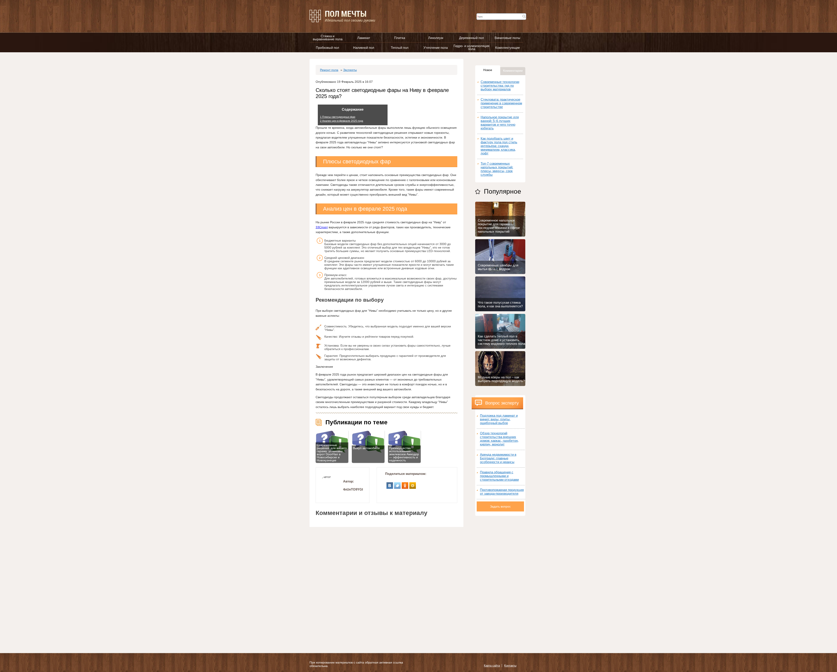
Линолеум (435, 38)
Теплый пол (399, 47)
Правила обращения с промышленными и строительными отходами (499, 475)
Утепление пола (436, 47)
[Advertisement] (500, 581)
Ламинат (363, 38)
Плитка (399, 38)
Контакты (510, 665)
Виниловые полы (507, 38)
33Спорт (322, 227)
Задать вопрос (500, 506)
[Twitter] (397, 484)
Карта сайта (492, 665)
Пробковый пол (327, 47)
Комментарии (513, 70)
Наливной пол (363, 47)
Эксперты (350, 70)
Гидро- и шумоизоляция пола (471, 47)
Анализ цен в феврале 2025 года (341, 120)
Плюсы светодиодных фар (337, 116)
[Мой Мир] (413, 484)
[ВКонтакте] (390, 484)
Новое (487, 70)
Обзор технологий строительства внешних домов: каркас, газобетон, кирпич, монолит (499, 438)
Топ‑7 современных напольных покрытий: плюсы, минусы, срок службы (497, 169)
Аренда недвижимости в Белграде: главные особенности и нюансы (498, 458)
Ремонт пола (329, 70)
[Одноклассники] (405, 484)
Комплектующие (507, 47)
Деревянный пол (471, 38)
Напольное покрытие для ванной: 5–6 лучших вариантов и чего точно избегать (500, 122)
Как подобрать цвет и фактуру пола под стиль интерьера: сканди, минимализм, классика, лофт (499, 146)
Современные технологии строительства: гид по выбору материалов (500, 85)
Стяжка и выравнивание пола (327, 38)
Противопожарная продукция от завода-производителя (502, 491)
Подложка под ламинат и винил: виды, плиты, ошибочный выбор (499, 419)
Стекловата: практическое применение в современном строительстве (501, 103)
